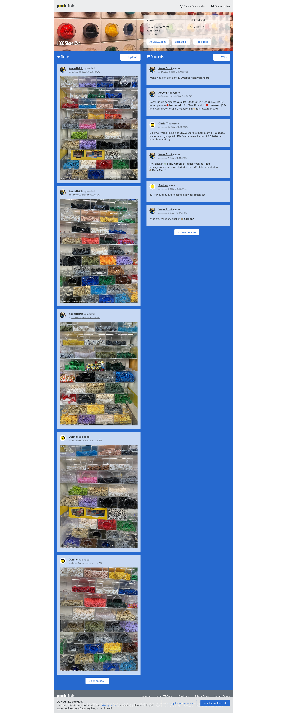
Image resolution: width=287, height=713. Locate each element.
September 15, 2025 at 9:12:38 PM (86, 563)
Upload (133, 57)
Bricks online (222, 6)
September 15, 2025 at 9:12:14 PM (86, 440)
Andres (163, 185)
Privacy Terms (202, 695)
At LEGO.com (157, 41)
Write (223, 57)
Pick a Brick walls (194, 6)
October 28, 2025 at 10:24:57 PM (85, 71)
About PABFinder (164, 695)
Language (146, 695)
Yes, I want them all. (215, 703)
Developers (183, 695)
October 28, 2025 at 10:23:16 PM (85, 194)
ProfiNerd (202, 41)
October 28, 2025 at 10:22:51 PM (85, 317)
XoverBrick (76, 68)
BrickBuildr (181, 41)
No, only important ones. (179, 703)
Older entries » (97, 681)
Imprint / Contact (222, 695)
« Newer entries (186, 232)
